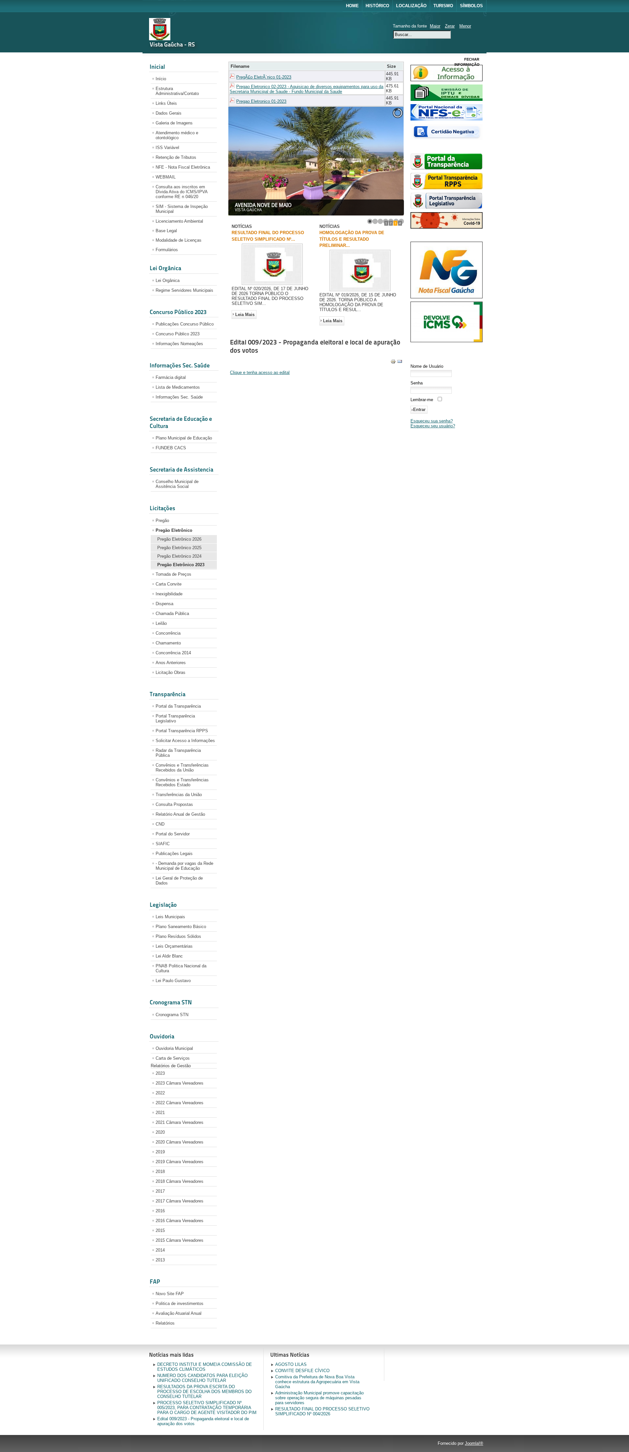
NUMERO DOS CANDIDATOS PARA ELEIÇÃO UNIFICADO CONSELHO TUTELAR (202, 1378)
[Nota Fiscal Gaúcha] (446, 296)
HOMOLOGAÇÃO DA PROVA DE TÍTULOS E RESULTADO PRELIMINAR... (351, 239)
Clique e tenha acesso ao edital (260, 372)
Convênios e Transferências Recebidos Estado (182, 782)
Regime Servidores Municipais (184, 290)
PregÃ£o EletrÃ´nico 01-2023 (263, 77)
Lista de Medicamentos (178, 387)
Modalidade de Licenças (178, 240)
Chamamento (168, 643)
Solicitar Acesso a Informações (185, 740)
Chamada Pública (172, 613)
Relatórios (165, 1323)
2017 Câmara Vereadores (179, 1201)
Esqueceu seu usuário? (432, 425)
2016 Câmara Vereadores (179, 1220)
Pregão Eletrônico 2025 (179, 547)
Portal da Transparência (178, 706)
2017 (160, 1191)
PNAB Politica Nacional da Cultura (181, 968)
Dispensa (164, 603)
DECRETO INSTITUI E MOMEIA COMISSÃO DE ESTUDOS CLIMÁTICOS (204, 1367)
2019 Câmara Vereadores (179, 1161)
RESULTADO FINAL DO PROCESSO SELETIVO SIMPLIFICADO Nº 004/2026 (322, 1411)
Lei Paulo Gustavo (173, 980)
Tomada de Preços (173, 574)
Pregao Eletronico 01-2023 (261, 101)
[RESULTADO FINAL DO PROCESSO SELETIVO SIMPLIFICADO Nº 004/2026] (272, 284)
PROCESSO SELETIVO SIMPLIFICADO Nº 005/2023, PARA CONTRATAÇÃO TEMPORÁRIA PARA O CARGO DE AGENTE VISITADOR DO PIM (207, 1407)
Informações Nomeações (179, 343)
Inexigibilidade (169, 593)
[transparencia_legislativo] (446, 207)
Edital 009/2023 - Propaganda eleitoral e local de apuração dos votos (203, 1421)
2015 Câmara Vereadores (179, 1240)
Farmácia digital (171, 377)
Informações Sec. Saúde (179, 397)
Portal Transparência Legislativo (175, 718)
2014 (160, 1250)
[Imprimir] (393, 362)
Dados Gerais (168, 113)
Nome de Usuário (426, 366)
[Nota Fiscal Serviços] (446, 119)
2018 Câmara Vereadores (179, 1181)
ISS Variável (167, 147)
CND (160, 824)
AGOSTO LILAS (291, 1364)
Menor (465, 26)
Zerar (450, 26)
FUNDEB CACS (171, 447)
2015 (160, 1230)
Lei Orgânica (168, 280)
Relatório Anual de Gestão (180, 814)
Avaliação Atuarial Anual (178, 1313)
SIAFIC (163, 843)
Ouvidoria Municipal (174, 1048)
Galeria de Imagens (174, 123)
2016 (160, 1210)
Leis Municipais (170, 916)
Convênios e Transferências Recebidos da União (182, 768)
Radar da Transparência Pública (178, 753)
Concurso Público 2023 (178, 333)
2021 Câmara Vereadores (179, 1122)
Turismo (443, 5)
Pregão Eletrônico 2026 (179, 539)
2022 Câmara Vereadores (179, 1102)
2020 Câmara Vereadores (179, 1142)
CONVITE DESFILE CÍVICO (302, 1370)
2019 (160, 1151)
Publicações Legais (174, 853)
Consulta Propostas (174, 804)
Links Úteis (166, 103)
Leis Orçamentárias (174, 946)
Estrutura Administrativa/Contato (177, 91)
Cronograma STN (172, 1014)
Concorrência (168, 633)
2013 (160, 1259)
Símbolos (471, 5)
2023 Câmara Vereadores (179, 1083)
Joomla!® (474, 1443)
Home (352, 5)
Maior (435, 26)
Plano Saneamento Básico (181, 926)
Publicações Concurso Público (185, 324)
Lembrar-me (421, 399)
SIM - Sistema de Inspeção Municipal (182, 209)
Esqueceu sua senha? (431, 421)
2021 (160, 1112)
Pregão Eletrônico (174, 530)
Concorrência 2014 (173, 652)
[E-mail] (399, 362)
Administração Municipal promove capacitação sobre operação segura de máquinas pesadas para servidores (319, 1397)
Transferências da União (179, 794)
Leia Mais (245, 314)
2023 (160, 1073)
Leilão (161, 623)
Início (161, 78)
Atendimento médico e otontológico (177, 135)
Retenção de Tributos (176, 157)
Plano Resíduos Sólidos (178, 936)
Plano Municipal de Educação (184, 438)
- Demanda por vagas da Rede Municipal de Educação (184, 866)
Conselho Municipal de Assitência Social (177, 484)
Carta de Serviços (173, 1058)
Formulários (167, 249)
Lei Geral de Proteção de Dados (179, 880)
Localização (411, 5)
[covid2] (446, 227)
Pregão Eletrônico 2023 (180, 564)
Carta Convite (168, 584)
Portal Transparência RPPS (182, 730)
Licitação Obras (170, 672)
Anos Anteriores (171, 662)
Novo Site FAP (170, 1293)
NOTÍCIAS (242, 226)
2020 (160, 1132)
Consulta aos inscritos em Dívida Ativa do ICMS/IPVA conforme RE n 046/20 (182, 191)
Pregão (162, 520)
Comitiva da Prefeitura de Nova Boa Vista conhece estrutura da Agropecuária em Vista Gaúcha (317, 1381)
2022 (160, 1092)
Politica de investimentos (179, 1303)
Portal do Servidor (173, 833)
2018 (160, 1171)
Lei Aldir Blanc (169, 956)
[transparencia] (446, 168)
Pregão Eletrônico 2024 (179, 556)
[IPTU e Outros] (446, 99)
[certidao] (446, 138)
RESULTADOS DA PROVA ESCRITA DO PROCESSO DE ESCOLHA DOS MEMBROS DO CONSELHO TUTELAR (204, 1391)
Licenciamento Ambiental (179, 221)
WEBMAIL (166, 177)
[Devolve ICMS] (446, 340)
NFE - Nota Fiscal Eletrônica (183, 167)
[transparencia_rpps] (446, 187)
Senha (416, 383)
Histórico (377, 5)
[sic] (446, 79)
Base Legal (166, 230)
